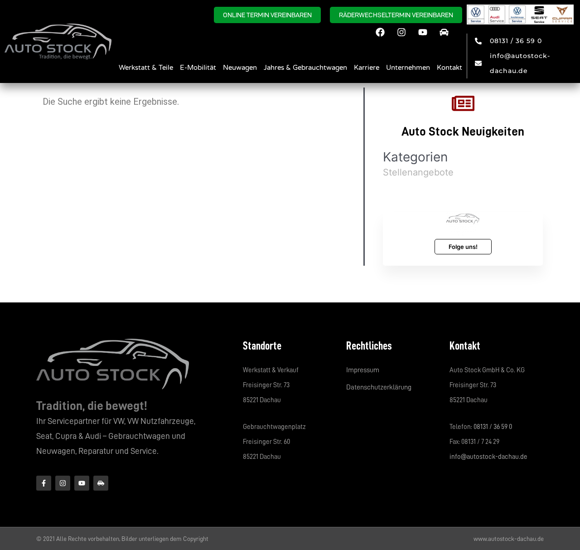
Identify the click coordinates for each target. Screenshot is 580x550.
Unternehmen (408, 67)
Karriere (366, 67)
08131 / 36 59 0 (493, 426)
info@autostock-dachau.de (488, 456)
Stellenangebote (418, 172)
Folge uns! (463, 246)
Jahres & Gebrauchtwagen (305, 67)
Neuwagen (240, 67)
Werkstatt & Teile (146, 67)
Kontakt (449, 67)
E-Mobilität (198, 67)
